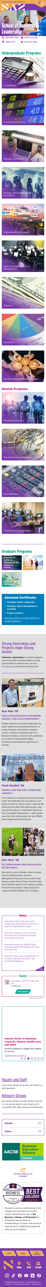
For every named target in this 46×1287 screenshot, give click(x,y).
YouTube (26, 1275)
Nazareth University (13, 5)
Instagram (7, 1275)
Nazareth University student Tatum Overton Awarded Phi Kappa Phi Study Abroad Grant (22, 947)
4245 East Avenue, (19, 1265)
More (41, 3)
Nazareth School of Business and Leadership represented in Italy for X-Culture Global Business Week (22, 923)
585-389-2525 (29, 1265)
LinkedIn (32, 1275)
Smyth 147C (10, 42)
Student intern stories (14, 1055)
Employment (36, 1284)
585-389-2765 (11, 38)
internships (9, 666)
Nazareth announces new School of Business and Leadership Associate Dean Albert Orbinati (21, 935)
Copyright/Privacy (33, 1282)
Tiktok (13, 1275)
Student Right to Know (22, 1284)
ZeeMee (39, 1275)
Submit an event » (36, 998)
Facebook (20, 1275)
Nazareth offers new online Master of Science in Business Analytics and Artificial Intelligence (22, 958)
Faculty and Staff (14, 1079)
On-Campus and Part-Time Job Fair (25, 982)
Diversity (8, 1284)
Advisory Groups (14, 1095)
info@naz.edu (38, 1265)
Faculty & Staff (30, 42)
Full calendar (23, 992)
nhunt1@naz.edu (31, 38)
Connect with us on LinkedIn (23, 1175)
